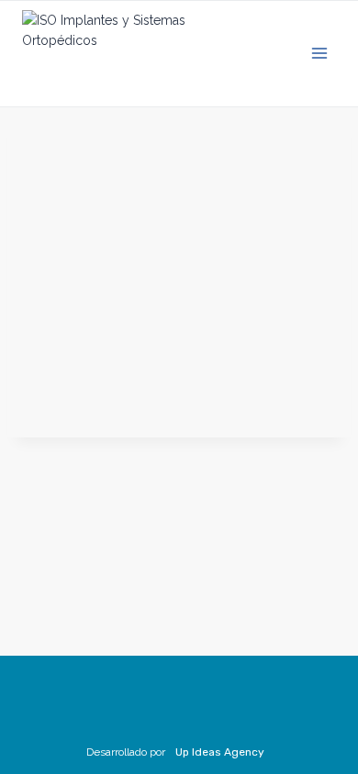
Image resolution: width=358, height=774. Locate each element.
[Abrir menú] (319, 53)
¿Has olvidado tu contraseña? (179, 400)
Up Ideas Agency (219, 752)
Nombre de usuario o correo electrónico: (151, 132)
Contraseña (48, 212)
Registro (268, 345)
